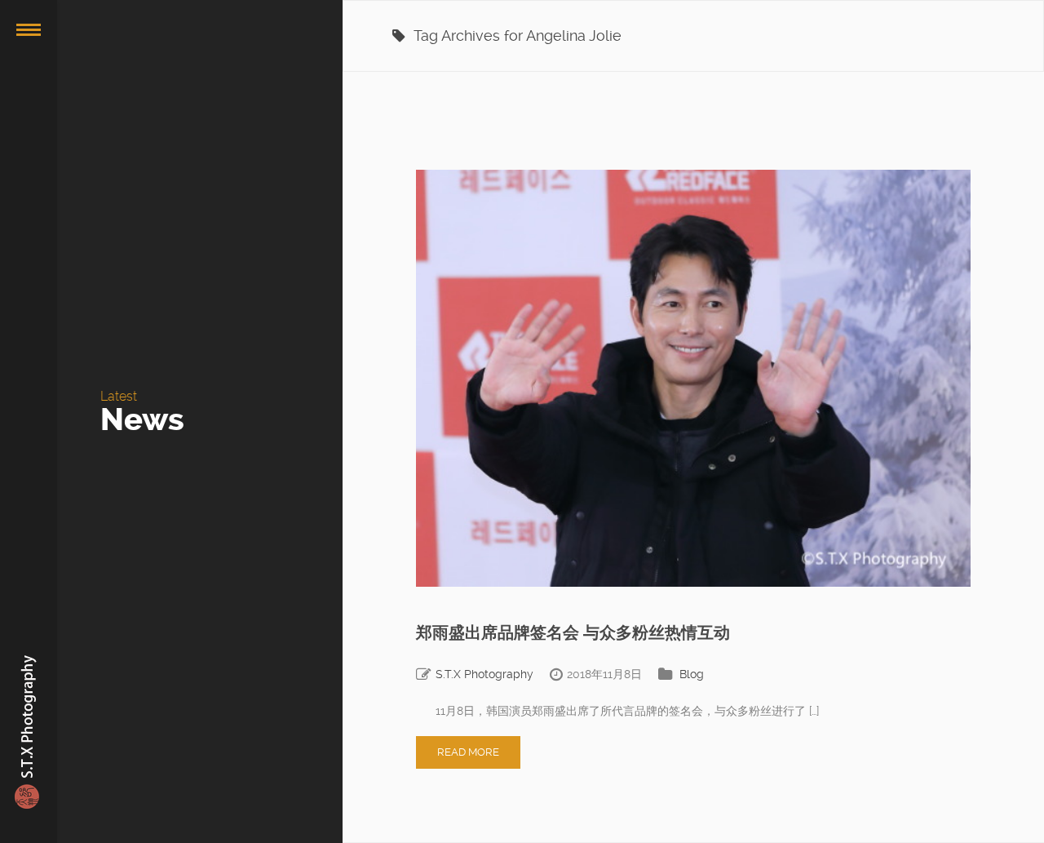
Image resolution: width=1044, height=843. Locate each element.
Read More (468, 752)
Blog (691, 674)
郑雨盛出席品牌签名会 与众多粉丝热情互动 (573, 632)
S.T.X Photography (484, 674)
